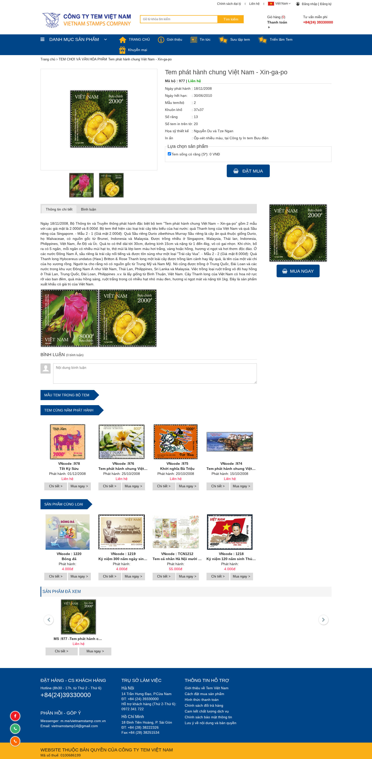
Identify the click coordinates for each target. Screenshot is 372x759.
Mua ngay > (79, 486)
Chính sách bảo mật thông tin (208, 717)
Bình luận (88, 209)
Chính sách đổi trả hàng (204, 705)
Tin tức (205, 39)
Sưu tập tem (240, 39)
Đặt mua (252, 171)
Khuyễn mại (137, 50)
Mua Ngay (302, 271)
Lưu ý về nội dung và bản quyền (210, 723)
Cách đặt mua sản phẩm (204, 694)
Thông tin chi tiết (59, 209)
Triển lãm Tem (281, 39)
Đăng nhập (310, 4)
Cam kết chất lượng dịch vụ (207, 711)
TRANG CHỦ (139, 39)
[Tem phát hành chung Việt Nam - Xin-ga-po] (81, 185)
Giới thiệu (174, 39)
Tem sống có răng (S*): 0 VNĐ (196, 154)
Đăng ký (326, 4)
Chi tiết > (56, 486)
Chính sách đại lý (229, 4)
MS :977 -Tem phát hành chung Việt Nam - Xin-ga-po (99, 639)
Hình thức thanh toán (202, 700)
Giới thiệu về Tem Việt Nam (207, 688)
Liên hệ (254, 4)
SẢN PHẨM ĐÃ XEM (62, 591)
